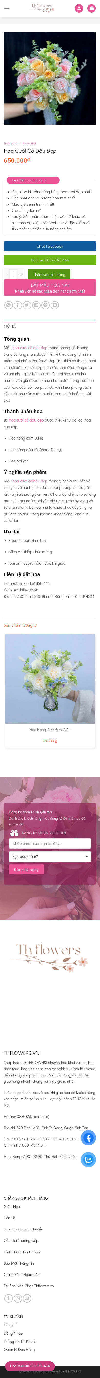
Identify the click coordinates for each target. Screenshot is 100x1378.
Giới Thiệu (12, 1206)
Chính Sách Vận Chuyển (23, 1229)
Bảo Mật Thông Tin (19, 1263)
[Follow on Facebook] (8, 1298)
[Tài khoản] (79, 8)
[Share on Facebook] (18, 305)
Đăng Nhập (13, 1333)
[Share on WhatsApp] (8, 305)
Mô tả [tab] (10, 326)
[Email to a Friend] (36, 305)
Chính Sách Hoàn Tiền (22, 1274)
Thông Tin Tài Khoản (20, 1341)
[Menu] (7, 8)
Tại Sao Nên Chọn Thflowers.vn (29, 1286)
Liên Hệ (10, 1218)
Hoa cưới (29, 143)
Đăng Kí (10, 1325)
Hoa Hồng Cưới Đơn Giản (50, 729)
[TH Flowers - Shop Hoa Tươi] (42, 8)
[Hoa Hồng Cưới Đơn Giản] (50, 679)
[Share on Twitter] (27, 305)
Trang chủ (10, 143)
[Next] (23, 130)
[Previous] (9, 130)
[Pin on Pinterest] (45, 305)
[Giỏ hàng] (91, 8)
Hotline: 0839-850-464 (30, 1366)
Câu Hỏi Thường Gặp (21, 1240)
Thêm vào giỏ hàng (49, 274)
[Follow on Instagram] (18, 1298)
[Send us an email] (27, 1298)
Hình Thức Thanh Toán (22, 1252)
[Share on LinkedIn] (55, 305)
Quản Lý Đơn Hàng (19, 1349)
